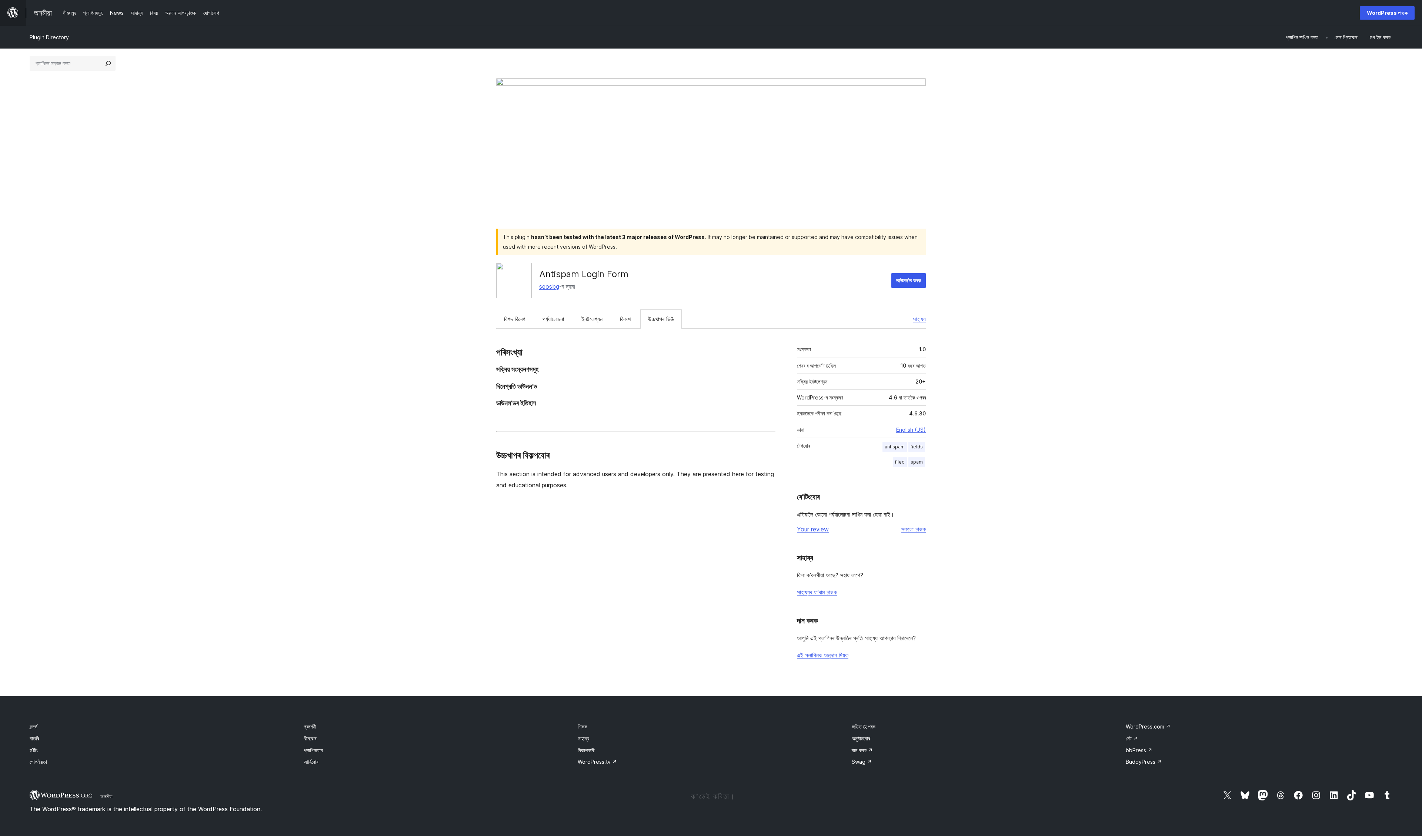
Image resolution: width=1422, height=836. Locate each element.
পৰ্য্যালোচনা (553, 319)
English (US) (911, 430)
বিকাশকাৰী (586, 750)
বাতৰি (34, 738)
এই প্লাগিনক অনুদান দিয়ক (822, 655)
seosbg (549, 286)
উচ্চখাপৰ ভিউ (661, 319)
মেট (1132, 738)
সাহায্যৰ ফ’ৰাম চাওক (817, 592)
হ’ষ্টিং (34, 750)
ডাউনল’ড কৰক (908, 280)
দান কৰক (862, 750)
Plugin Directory (49, 37)
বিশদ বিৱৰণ (514, 319)
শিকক (582, 726)
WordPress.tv (597, 762)
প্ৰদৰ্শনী (310, 726)
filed (900, 462)
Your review (813, 529)
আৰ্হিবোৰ (311, 762)
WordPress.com (1148, 726)
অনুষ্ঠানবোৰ (861, 738)
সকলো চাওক (913, 529)
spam (917, 462)
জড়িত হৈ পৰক (863, 726)
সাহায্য (919, 319)
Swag (862, 762)
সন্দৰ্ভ (33, 726)
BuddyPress (1144, 762)
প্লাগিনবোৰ (313, 750)
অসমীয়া (106, 796)
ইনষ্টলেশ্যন (591, 319)
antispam (895, 446)
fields (917, 446)
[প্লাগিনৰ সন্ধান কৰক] (108, 63)
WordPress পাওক (1387, 13)
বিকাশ (625, 319)
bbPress (1139, 750)
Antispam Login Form (583, 274)
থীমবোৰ (310, 738)
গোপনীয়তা (38, 762)
